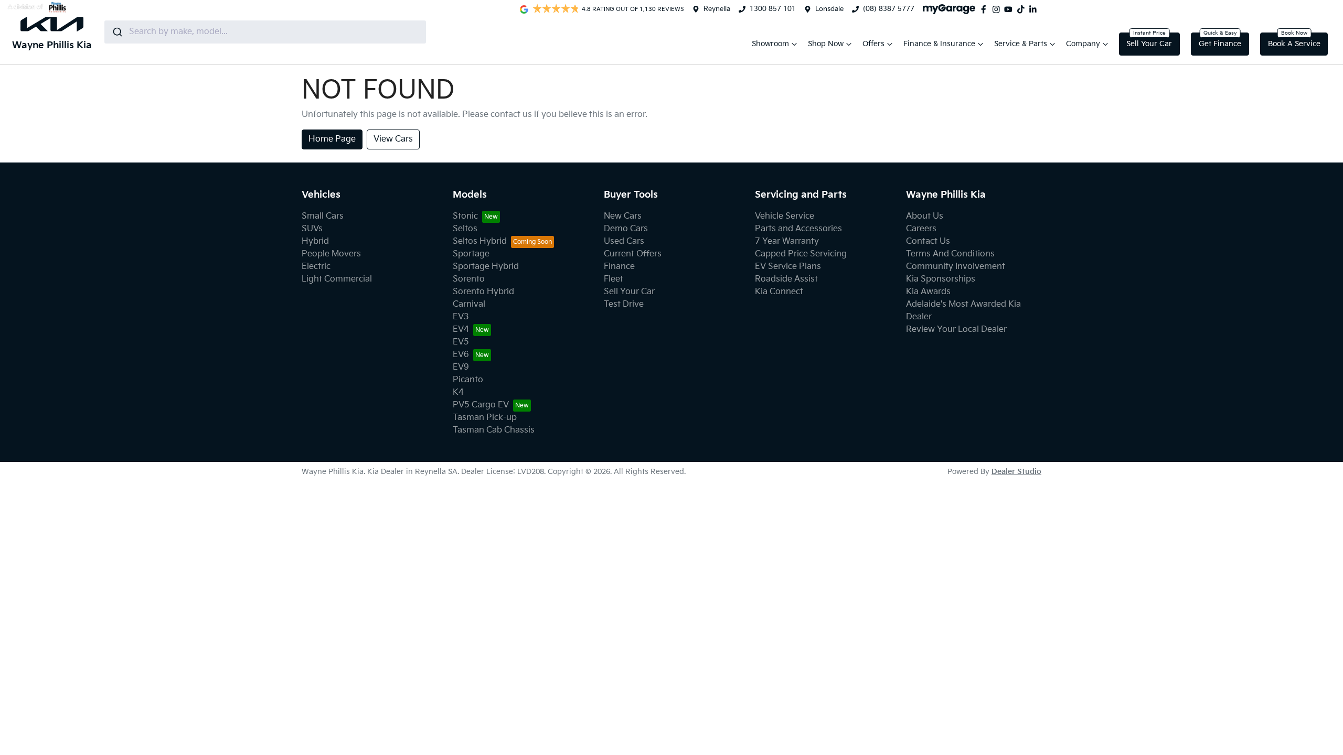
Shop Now (826, 43)
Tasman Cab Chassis (494, 430)
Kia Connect (779, 292)
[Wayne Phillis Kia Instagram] (998, 9)
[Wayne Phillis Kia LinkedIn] (1035, 9)
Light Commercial (337, 279)
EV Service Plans (788, 267)
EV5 (461, 342)
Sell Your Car (1149, 43)
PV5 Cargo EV (481, 405)
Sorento (469, 279)
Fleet (613, 279)
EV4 (461, 330)
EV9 (461, 367)
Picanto (468, 380)
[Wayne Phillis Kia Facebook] (985, 9)
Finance (619, 267)
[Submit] (116, 32)
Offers (873, 43)
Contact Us (928, 241)
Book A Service (1294, 43)
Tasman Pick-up (485, 418)
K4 (458, 392)
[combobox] (265, 32)
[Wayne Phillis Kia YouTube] (1010, 9)
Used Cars (624, 241)
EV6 (461, 355)
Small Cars (323, 216)
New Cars (623, 216)
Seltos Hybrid (480, 241)
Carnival (469, 304)
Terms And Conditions (950, 254)
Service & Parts (1020, 43)
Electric (316, 267)
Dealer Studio (1016, 471)
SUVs (312, 229)
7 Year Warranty (787, 241)
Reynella (717, 9)
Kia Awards (928, 292)
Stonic (465, 216)
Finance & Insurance (939, 43)
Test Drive (624, 304)
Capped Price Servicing (801, 254)
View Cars (393, 139)
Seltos (465, 229)
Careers (921, 229)
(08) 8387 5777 (888, 9)
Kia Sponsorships (940, 279)
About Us (924, 216)
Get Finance (1220, 43)
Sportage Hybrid (486, 267)
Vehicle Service (784, 216)
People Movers (331, 254)
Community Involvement (955, 267)
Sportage (471, 254)
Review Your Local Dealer (956, 330)
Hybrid (315, 241)
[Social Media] (1023, 9)
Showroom (770, 43)
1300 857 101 (773, 9)
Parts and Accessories (798, 229)
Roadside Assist (786, 279)
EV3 (461, 317)
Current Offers (633, 254)
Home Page (332, 139)
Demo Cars (626, 229)
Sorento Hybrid (483, 292)
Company (1083, 43)
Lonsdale (829, 9)
